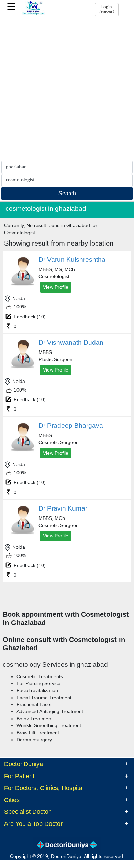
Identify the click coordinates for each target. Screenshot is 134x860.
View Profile (55, 287)
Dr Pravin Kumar (62, 508)
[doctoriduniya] (33, 13)
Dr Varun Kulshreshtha (71, 259)
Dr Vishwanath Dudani (71, 342)
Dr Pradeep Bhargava (70, 425)
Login (106, 9)
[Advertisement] (67, 88)
